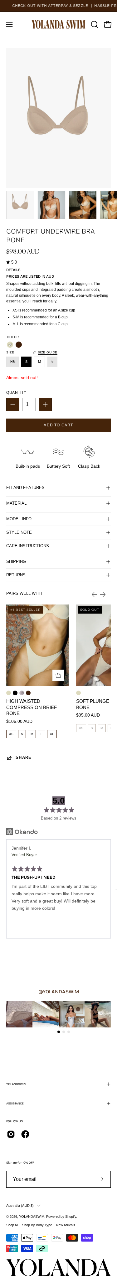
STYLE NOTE (19, 532)
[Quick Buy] (58, 675)
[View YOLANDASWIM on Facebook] (25, 1134)
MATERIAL (16, 503)
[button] (94, 24)
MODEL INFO (19, 519)
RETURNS (16, 575)
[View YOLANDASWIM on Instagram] (11, 1134)
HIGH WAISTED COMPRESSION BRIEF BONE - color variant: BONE (8, 693)
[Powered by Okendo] (22, 832)
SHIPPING (16, 561)
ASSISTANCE (15, 1103)
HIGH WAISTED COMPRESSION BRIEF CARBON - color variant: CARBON (15, 693)
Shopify (70, 1216)
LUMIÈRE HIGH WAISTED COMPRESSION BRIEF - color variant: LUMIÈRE (21, 693)
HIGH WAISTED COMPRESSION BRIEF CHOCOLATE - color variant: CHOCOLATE (28, 693)
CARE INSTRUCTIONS (27, 545)
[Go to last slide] (94, 594)
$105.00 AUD (19, 721)
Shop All (12, 1225)
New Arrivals (65, 1225)
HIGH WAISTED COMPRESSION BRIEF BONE (31, 707)
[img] (11, 262)
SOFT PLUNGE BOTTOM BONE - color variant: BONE (78, 693)
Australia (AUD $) (20, 1205)
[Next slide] (102, 594)
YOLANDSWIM (16, 1084)
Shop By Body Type (37, 1225)
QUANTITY (16, 392)
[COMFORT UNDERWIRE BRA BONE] (20, 205)
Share (24, 757)
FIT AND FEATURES (25, 487)
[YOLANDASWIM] (58, 24)
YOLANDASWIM (31, 1216)
